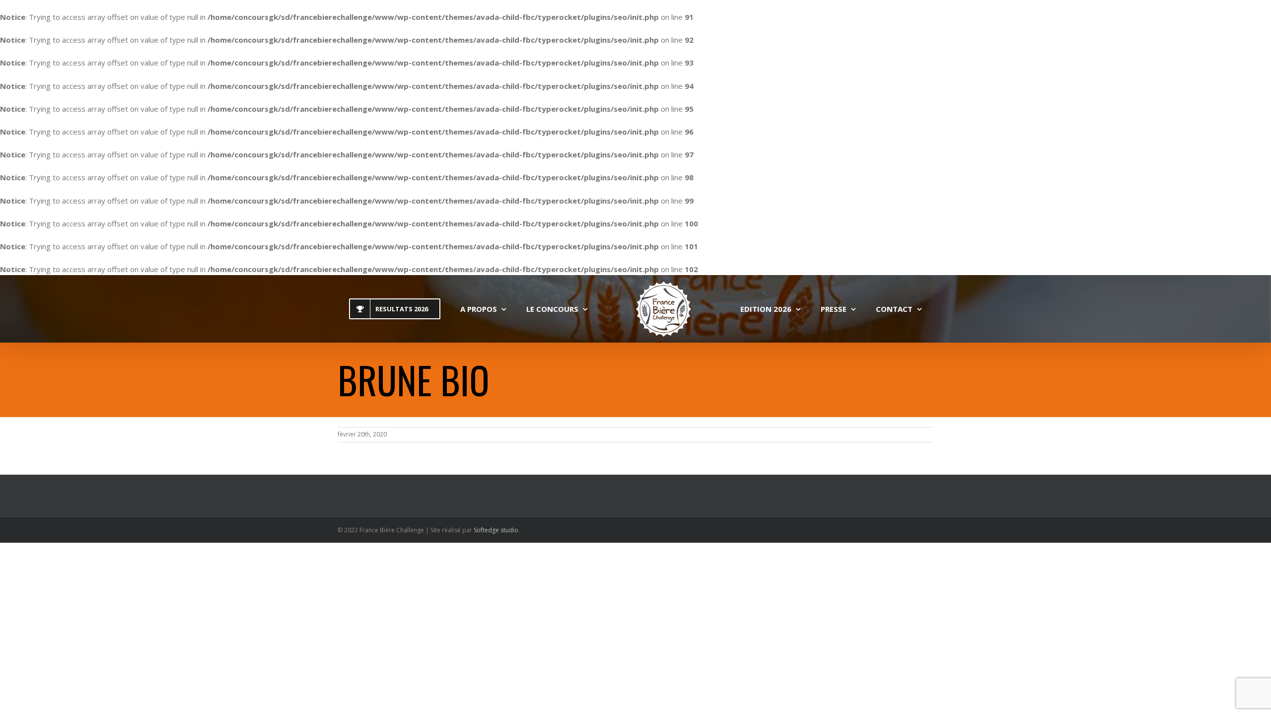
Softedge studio (496, 530)
